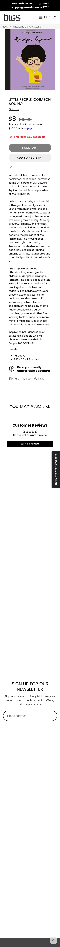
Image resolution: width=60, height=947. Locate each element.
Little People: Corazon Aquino (27, 26)
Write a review (30, 443)
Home (5, 26)
